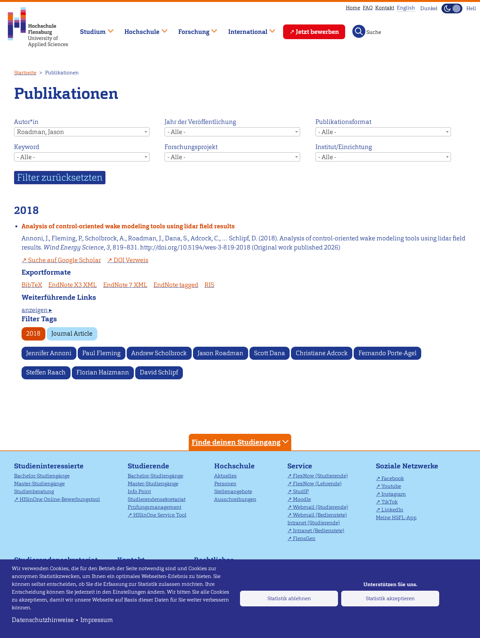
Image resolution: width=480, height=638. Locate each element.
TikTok (389, 501)
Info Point (139, 491)
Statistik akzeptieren (390, 598)
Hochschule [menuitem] (137, 29)
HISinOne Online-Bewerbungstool (60, 499)
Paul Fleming (101, 353)
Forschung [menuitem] (189, 29)
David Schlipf (159, 372)
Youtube (391, 486)
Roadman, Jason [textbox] (40, 132)
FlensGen (304, 538)
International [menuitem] (243, 29)
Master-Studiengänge (39, 483)
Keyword (26, 147)
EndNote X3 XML (72, 285)
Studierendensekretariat (156, 499)
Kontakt (384, 7)
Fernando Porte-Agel (388, 353)
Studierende (148, 466)
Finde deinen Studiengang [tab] (236, 442)
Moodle (302, 499)
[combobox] (82, 131)
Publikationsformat (343, 122)
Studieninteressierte (49, 466)
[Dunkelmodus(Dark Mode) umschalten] (451, 8)
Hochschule (234, 466)
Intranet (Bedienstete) (318, 530)
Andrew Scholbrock (159, 353)
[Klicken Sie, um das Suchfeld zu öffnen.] (358, 31)
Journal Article (71, 333)
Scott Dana (269, 353)
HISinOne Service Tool (159, 514)
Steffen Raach (46, 372)
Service (299, 466)
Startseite (25, 72)
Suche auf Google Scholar (64, 260)
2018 (33, 333)
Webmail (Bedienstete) (320, 514)
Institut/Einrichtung (343, 147)
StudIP (301, 491)
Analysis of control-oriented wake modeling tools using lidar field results (128, 226)
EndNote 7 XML (125, 285)
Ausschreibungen (235, 499)
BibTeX (32, 285)
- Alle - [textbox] (176, 132)
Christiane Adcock (322, 353)
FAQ (368, 7)
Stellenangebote (233, 491)
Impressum (96, 620)
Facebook (392, 478)
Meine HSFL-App (396, 517)
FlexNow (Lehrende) (317, 483)
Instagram (393, 494)
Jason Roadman (220, 353)
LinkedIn (392, 509)
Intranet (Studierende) (313, 522)
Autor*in (26, 122)
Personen (225, 483)
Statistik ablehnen (289, 598)
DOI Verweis (131, 260)
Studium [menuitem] (88, 29)
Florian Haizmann (102, 372)
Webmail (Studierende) (320, 507)
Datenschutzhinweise (43, 620)
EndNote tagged (175, 285)
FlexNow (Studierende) (320, 475)
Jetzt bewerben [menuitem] (317, 32)
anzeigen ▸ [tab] (37, 310)
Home (353, 7)
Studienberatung (34, 491)
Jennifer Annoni (49, 353)
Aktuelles (225, 475)
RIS (209, 285)
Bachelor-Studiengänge (42, 475)
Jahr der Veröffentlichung (200, 122)
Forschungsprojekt (191, 147)
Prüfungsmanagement (154, 507)
